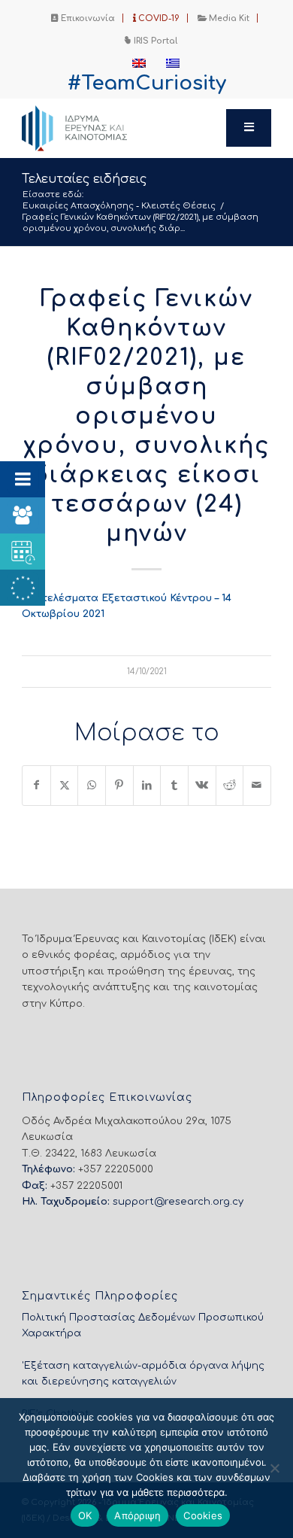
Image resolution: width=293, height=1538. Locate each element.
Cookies (202, 1515)
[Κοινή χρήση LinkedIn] (147, 785)
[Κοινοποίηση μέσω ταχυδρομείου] (256, 785)
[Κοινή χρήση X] (64, 785)
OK (85, 1515)
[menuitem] (83, 18)
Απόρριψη (137, 1515)
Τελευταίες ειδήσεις (84, 179)
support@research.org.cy (178, 1201)
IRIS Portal (154, 41)
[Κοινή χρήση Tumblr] (174, 785)
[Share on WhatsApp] (91, 785)
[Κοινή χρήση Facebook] (36, 785)
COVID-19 (158, 18)
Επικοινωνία (87, 18)
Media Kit (228, 18)
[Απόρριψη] (274, 1468)
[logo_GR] (121, 128)
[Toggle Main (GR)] (248, 128)
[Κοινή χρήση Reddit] (229, 785)
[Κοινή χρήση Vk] (202, 785)
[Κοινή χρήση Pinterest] (119, 785)
